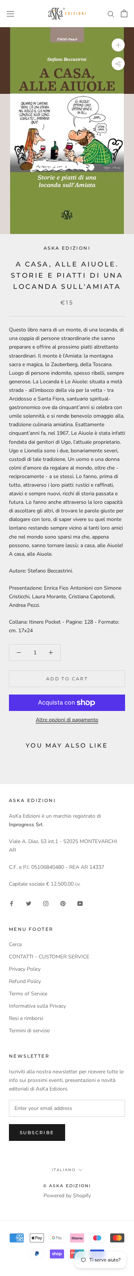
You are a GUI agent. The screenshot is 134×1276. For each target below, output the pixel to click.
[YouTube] (80, 903)
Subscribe (37, 1132)
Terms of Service (28, 993)
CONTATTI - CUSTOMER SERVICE (49, 956)
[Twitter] (28, 903)
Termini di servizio (29, 1030)
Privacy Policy (25, 969)
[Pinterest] (63, 903)
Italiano (64, 1169)
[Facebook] (11, 903)
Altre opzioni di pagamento (67, 719)
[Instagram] (45, 903)
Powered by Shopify (67, 1195)
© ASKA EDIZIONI (67, 1185)
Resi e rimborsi (26, 1018)
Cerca (15, 944)
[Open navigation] (10, 13)
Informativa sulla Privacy (37, 1006)
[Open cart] (124, 13)
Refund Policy (25, 981)
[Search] (111, 13)
